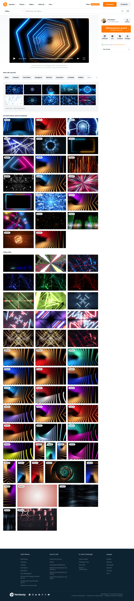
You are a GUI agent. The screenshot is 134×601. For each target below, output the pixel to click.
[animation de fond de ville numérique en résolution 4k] (83, 220)
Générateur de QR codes (29, 585)
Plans (88, 4)
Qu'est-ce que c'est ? (119, 45)
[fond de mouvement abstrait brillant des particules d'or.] (50, 220)
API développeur (26, 573)
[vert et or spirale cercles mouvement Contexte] (64, 472)
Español (109, 562)
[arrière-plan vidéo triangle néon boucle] (18, 164)
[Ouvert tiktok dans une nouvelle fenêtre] (42, 594)
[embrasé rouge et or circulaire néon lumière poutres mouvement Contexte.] (18, 432)
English (109, 559)
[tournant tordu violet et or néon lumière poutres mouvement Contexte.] (83, 201)
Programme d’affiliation (57, 565)
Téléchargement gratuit (116, 29)
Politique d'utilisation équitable (113, 595)
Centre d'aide (83, 559)
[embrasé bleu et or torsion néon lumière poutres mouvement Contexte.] (50, 183)
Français (109, 571)
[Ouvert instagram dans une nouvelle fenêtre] (33, 594)
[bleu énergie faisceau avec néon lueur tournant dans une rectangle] (18, 263)
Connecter (124, 4)
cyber (90, 77)
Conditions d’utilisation (78, 595)
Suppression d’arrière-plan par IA (29, 581)
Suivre (127, 22)
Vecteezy (23, 562)
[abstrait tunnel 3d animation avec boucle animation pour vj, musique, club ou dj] (83, 319)
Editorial (41, 4)
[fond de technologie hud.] (50, 145)
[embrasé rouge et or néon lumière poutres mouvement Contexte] (50, 126)
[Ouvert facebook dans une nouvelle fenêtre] (29, 594)
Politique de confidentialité (95, 595)
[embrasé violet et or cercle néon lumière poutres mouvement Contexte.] (18, 413)
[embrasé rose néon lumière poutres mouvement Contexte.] (83, 451)
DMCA (52, 562)
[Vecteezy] (5, 4)
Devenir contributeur (83, 568)
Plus (50, 4)
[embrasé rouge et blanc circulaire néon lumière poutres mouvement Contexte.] (50, 394)
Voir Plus (87, 100)
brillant (80, 77)
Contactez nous (84, 562)
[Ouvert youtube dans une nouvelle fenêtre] (48, 594)
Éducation (24, 571)
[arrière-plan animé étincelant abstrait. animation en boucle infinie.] (18, 220)
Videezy (23, 565)
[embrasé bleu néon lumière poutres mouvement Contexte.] (50, 432)
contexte (71, 77)
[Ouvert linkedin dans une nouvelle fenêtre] (36, 594)
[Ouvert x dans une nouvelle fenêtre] (45, 594)
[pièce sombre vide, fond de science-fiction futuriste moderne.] (18, 126)
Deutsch (109, 568)
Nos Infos (82, 565)
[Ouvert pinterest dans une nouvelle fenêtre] (39, 594)
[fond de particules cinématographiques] (83, 164)
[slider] (51, 58)
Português (110, 565)
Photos (21, 4)
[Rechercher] (122, 11)
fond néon (27, 77)
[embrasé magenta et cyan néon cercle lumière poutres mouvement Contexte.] (83, 432)
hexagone (38, 77)
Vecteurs (12, 4)
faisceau (16, 77)
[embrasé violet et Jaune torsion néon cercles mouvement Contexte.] (18, 451)
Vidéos (31, 4)
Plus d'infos (106, 49)
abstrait (49, 77)
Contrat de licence (56, 559)
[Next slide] (95, 77)
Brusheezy (24, 559)
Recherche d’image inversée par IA (30, 577)
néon (6, 77)
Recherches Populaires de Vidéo (58, 577)
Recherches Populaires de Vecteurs (58, 568)
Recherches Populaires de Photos (58, 573)
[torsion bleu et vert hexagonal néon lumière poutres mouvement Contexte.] (83, 357)
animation (59, 77)
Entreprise (24, 568)
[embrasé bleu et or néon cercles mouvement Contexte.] (83, 376)
